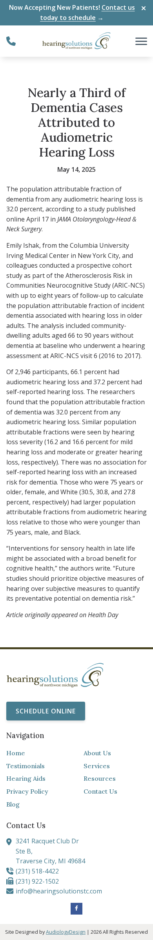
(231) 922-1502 (37, 881)
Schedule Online (46, 711)
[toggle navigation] (141, 41)
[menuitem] (37, 753)
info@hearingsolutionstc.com (59, 891)
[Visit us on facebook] (76, 909)
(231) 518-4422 (37, 871)
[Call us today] (11, 41)
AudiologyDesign (66, 931)
